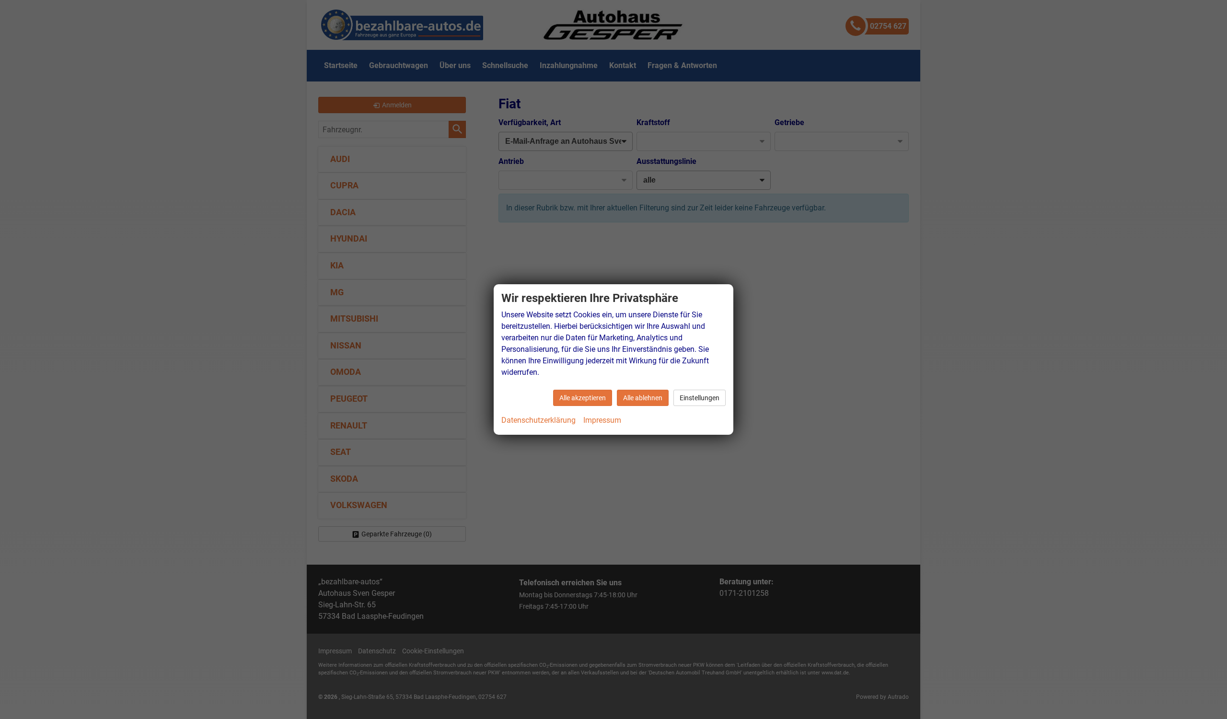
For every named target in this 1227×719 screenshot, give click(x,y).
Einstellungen (699, 398)
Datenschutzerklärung (538, 420)
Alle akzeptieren (582, 398)
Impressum (602, 420)
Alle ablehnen (642, 398)
